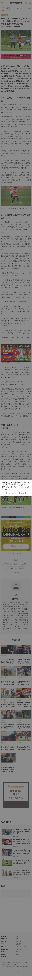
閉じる (22, 493)
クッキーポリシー (12, 493)
